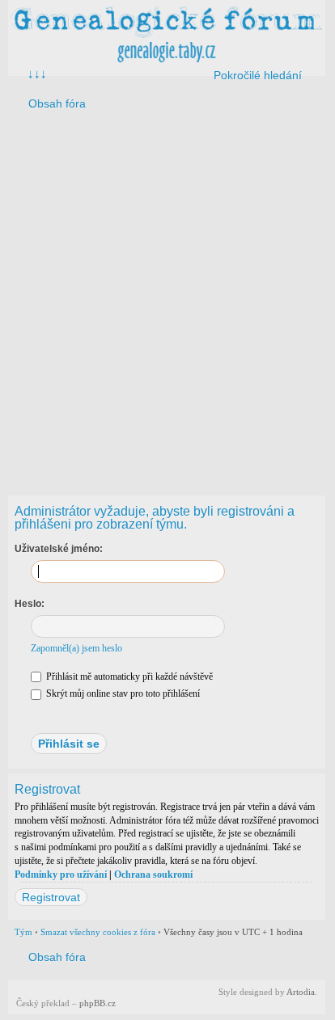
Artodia (300, 992)
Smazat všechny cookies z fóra (97, 932)
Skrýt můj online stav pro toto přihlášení (122, 693)
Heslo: (30, 603)
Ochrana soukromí (153, 874)
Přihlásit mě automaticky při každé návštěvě (128, 676)
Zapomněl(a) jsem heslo (76, 648)
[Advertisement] (166, 299)
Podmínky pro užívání (61, 874)
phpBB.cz (97, 1003)
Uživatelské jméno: (59, 548)
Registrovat (51, 897)
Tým (23, 932)
